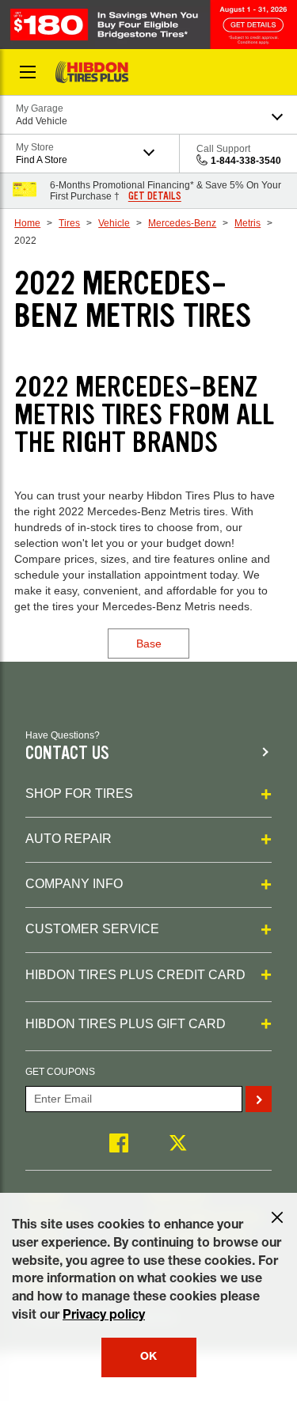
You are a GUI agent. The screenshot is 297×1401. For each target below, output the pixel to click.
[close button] (277, 1217)
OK (148, 1357)
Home (27, 223)
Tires (69, 223)
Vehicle (114, 223)
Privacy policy (104, 1316)
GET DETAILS (154, 196)
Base (149, 643)
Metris (247, 223)
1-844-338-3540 (246, 160)
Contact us (67, 753)
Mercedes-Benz (182, 223)
